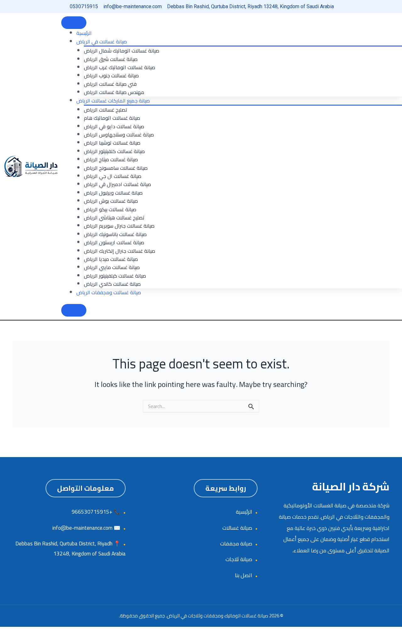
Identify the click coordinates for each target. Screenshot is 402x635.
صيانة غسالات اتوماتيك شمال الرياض (121, 50)
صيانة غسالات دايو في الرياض (114, 126)
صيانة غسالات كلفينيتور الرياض (114, 151)
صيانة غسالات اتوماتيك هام (112, 118)
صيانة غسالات (237, 528)
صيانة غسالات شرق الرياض (111, 59)
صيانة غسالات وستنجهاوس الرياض (119, 134)
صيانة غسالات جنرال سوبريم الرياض (119, 225)
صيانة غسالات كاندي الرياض (112, 284)
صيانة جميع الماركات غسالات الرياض (113, 100)
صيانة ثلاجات (238, 559)
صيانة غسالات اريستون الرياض (114, 242)
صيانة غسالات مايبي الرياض (112, 267)
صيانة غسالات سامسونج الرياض (116, 168)
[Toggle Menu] (73, 22)
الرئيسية (84, 33)
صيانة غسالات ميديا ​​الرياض (111, 259)
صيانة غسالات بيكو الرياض (110, 209)
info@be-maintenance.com (82, 528)
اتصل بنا (243, 575)
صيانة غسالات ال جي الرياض (112, 176)
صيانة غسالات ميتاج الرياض (111, 159)
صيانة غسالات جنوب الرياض (111, 75)
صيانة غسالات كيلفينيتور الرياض (115, 275)
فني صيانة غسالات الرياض (110, 84)
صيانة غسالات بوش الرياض (111, 201)
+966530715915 (92, 512)
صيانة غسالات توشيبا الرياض (112, 142)
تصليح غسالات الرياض (105, 109)
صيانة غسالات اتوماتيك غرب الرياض (119, 67)
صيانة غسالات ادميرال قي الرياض (117, 184)
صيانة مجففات (236, 543)
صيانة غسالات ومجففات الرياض (108, 292)
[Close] (73, 310)
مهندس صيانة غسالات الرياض (114, 92)
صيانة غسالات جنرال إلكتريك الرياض (119, 251)
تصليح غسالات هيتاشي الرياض (114, 217)
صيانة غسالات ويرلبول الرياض (113, 192)
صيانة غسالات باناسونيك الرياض (115, 234)
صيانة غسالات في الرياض (101, 41)
